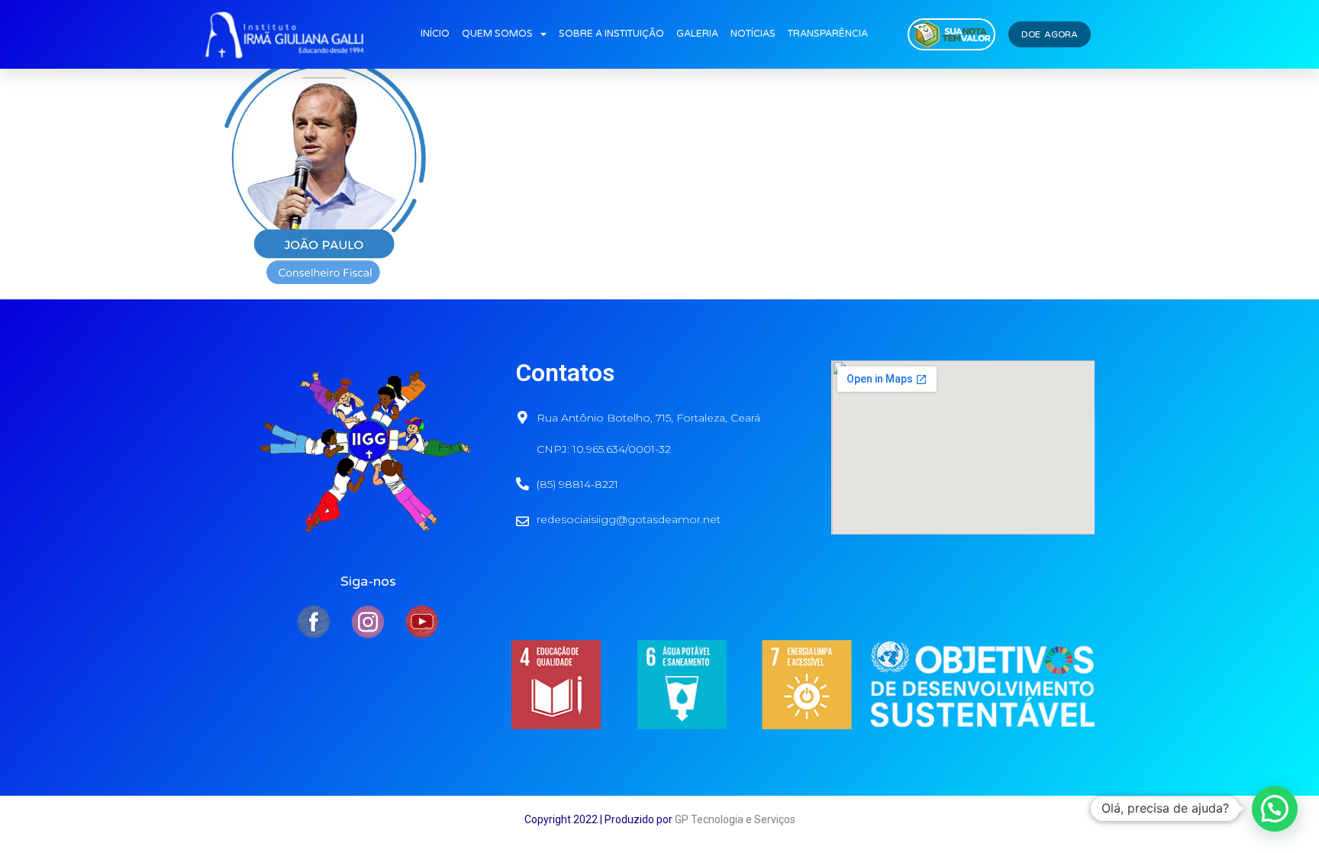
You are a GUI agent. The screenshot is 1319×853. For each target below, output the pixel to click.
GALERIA (697, 34)
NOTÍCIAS (753, 34)
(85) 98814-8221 (577, 484)
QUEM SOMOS (497, 34)
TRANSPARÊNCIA (828, 34)
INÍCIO (435, 34)
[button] (1275, 809)
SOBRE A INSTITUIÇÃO (611, 34)
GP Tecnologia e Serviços (735, 819)
